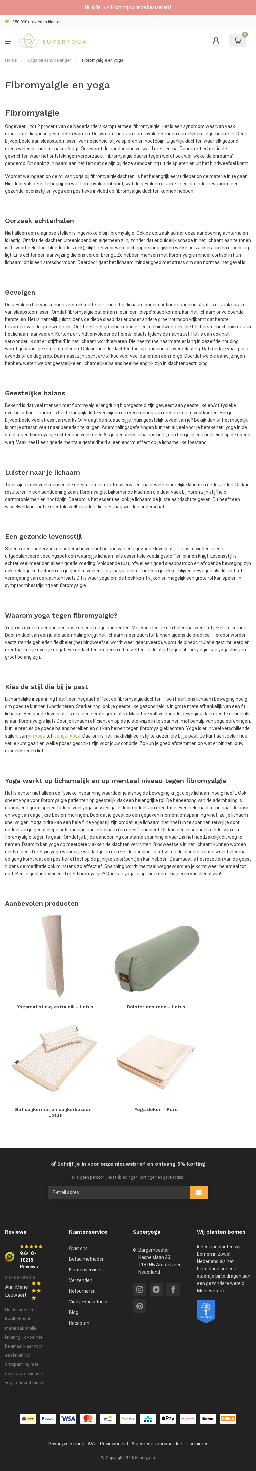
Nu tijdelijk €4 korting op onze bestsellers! (128, 7)
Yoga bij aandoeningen (49, 60)
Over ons (78, 1248)
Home (11, 60)
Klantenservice (84, 1269)
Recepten (79, 1323)
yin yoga (36, 736)
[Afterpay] (128, 1419)
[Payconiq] (188, 1419)
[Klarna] (208, 1419)
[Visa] (68, 1419)
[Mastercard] (88, 1419)
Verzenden (80, 1280)
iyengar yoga (66, 736)
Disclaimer (197, 1443)
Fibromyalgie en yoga (102, 60)
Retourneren (82, 1291)
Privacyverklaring (66, 1443)
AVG (92, 1443)
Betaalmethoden (87, 1259)
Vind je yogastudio (88, 1301)
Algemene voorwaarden (156, 1443)
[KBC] (148, 1419)
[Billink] (228, 1419)
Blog (73, 1312)
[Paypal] (48, 1419)
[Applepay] (168, 1419)
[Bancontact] (108, 1419)
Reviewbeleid (114, 1443)
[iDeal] (28, 1419)
